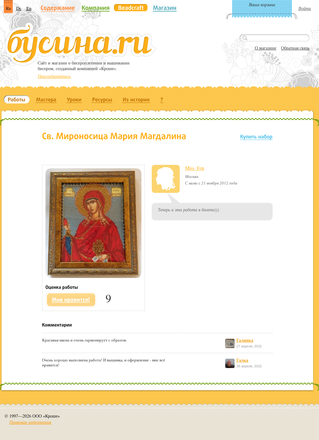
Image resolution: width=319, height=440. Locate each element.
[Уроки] (74, 99)
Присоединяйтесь (54, 76)
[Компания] (96, 8)
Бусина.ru (80, 44)
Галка (242, 360)
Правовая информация (30, 422)
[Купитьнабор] (256, 136)
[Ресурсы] (102, 99)
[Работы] (17, 99)
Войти (304, 8)
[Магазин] (165, 8)
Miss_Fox (194, 168)
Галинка (244, 340)
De (18, 8)
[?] (161, 99)
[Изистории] (136, 99)
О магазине (265, 48)
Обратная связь (295, 48)
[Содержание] (57, 8)
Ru (8, 8)
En (28, 8)
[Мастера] (46, 99)
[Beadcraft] (131, 7)
